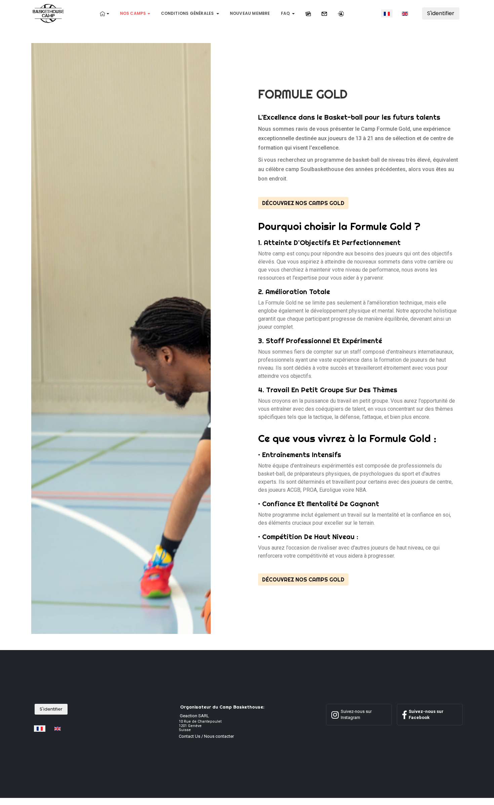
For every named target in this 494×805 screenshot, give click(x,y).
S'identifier (440, 13)
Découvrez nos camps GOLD (303, 203)
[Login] (340, 13)
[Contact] (324, 13)
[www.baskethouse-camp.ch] (48, 13)
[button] (104, 13)
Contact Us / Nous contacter (206, 736)
